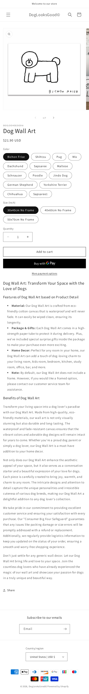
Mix (74, 157)
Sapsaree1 (40, 194)
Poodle (38, 175)
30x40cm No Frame (20, 210)
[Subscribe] (65, 629)
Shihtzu (40, 157)
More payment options (44, 273)
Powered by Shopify (58, 686)
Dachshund (15, 166)
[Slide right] (53, 117)
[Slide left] (35, 117)
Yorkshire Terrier (55, 185)
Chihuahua (15, 194)
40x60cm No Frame (58, 210)
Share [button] (11, 590)
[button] (8, 14)
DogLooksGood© (38, 686)
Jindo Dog (60, 175)
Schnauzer (14, 175)
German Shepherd (20, 185)
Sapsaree (40, 166)
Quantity (8, 228)
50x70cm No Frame (20, 219)
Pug (59, 157)
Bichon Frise (16, 157)
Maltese (62, 166)
